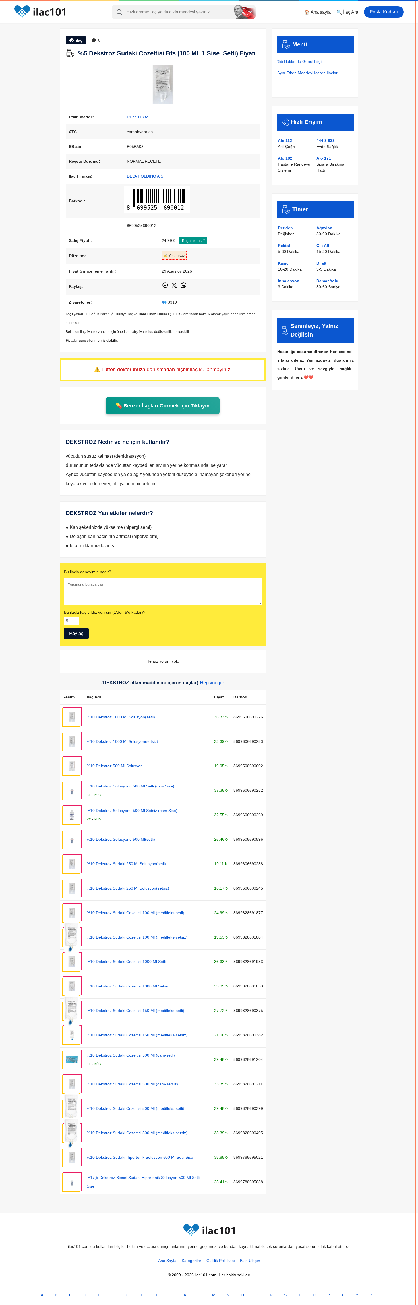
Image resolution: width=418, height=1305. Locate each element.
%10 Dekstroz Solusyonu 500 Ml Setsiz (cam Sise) (132, 810)
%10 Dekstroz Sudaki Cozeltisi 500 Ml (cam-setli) (131, 1055)
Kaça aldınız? (193, 240)
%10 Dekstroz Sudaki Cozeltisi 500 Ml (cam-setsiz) (132, 1084)
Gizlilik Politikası (220, 1260)
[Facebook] (165, 287)
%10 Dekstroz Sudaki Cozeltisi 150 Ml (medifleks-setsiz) (137, 1035)
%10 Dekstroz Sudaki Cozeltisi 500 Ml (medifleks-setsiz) (137, 1133)
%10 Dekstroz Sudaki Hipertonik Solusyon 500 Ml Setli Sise (140, 1157)
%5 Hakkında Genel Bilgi (299, 61)
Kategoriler (191, 1260)
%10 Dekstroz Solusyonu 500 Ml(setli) (121, 839)
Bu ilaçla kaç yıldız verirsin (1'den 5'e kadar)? (104, 612)
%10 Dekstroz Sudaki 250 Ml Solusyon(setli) (126, 863)
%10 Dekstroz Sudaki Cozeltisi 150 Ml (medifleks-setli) (135, 1010)
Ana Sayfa (167, 1260)
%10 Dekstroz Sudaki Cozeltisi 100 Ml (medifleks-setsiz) (137, 937)
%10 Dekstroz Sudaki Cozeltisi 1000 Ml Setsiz (128, 986)
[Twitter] (175, 287)
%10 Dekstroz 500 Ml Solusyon (115, 766)
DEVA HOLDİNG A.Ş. (145, 176)
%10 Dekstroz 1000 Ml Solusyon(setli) (121, 717)
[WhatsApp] (183, 287)
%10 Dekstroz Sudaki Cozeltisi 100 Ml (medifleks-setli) (135, 912)
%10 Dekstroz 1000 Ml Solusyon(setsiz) (122, 741)
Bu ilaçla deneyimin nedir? (87, 572)
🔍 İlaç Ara (347, 12)
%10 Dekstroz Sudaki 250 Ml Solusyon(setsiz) (128, 888)
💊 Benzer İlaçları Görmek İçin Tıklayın (163, 406)
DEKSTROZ (137, 117)
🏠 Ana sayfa (317, 12)
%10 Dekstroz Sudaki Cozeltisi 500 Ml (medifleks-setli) (135, 1108)
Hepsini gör (212, 682)
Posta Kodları (384, 11)
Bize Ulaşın (250, 1260)
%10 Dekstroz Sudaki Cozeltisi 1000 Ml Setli (126, 961)
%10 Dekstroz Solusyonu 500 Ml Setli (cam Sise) (130, 786)
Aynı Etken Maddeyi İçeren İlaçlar (307, 73)
